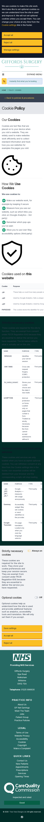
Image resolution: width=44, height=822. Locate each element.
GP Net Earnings (22, 707)
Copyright (22, 745)
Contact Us (22, 760)
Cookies (22, 742)
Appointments (22, 767)
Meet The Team (22, 711)
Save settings (10, 628)
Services (22, 773)
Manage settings (11, 50)
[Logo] (22, 63)
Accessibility (22, 739)
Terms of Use (22, 732)
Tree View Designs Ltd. (18, 812)
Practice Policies (22, 720)
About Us (22, 704)
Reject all (8, 42)
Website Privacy (22, 736)
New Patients (22, 764)
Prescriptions (22, 770)
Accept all (8, 35)
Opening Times (22, 776)
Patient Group (22, 717)
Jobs (22, 714)
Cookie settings (9, 25)
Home (4, 90)
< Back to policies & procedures (19, 98)
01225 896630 (28, 689)
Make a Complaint (22, 748)
